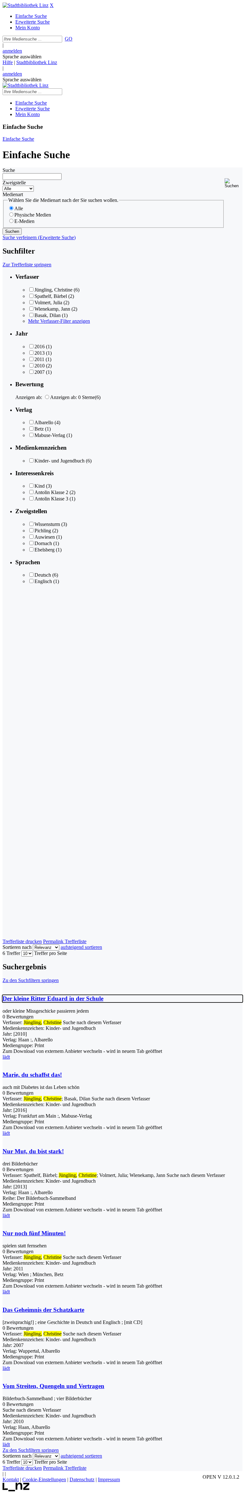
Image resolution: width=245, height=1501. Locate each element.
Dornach (43, 543)
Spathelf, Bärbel (50, 296)
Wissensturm (47, 524)
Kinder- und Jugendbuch (59, 460)
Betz (39, 429)
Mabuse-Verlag (49, 435)
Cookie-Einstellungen (44, 1479)
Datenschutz (82, 1479)
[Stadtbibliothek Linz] (25, 5)
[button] (233, 183)
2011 (39, 359)
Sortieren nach (17, 947)
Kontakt (11, 1479)
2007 (39, 372)
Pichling (42, 530)
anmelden (12, 51)
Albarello (43, 422)
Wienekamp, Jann (52, 309)
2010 (39, 365)
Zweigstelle (14, 182)
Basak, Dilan (47, 315)
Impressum (109, 1479)
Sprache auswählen (22, 56)
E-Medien (24, 221)
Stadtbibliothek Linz (36, 62)
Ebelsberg (44, 549)
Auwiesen (44, 537)
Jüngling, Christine (53, 289)
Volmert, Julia (48, 302)
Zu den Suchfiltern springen (31, 980)
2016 (39, 346)
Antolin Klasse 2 (51, 492)
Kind (39, 486)
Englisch (43, 581)
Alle (18, 208)
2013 (39, 353)
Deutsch (42, 575)
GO (68, 38)
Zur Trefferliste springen (27, 264)
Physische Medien (32, 215)
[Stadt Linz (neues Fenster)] (16, 1489)
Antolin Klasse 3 (51, 498)
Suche (9, 170)
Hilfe (8, 62)
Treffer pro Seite (50, 953)
